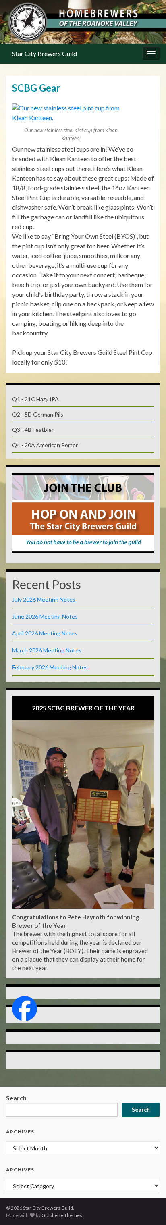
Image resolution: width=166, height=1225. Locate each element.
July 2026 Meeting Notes (43, 599)
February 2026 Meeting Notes (50, 667)
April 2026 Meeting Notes (44, 633)
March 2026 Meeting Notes (46, 650)
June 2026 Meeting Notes (45, 616)
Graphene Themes (62, 1215)
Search (16, 1098)
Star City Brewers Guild (44, 53)
